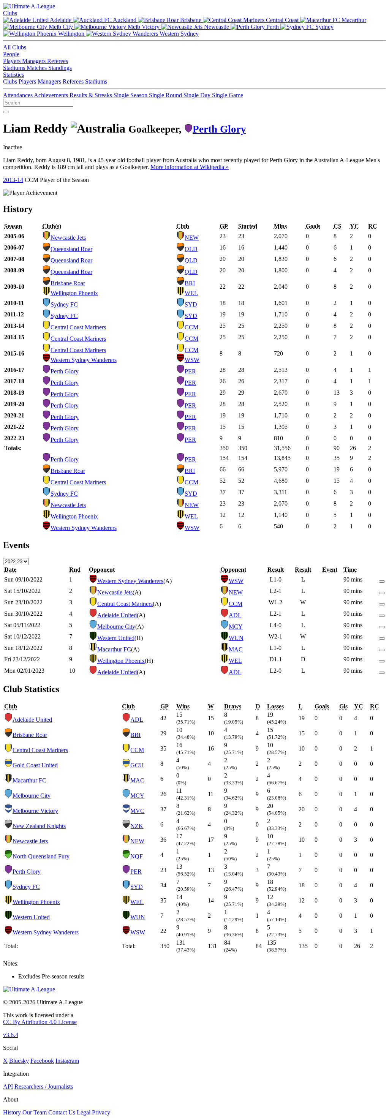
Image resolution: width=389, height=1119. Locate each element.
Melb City (60, 27)
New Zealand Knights (39, 826)
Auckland (125, 20)
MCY (236, 626)
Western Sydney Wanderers (84, 360)
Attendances (18, 95)
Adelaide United (117, 615)
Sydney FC (64, 304)
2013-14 (13, 180)
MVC (137, 811)
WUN (236, 638)
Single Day (197, 95)
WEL (191, 293)
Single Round (166, 95)
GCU (137, 765)
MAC (236, 649)
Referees (57, 61)
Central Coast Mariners (78, 327)
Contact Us (61, 1112)
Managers (34, 61)
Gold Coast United (35, 765)
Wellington (71, 33)
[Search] (6, 112)
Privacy (101, 1112)
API (8, 1086)
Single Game (227, 95)
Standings (60, 68)
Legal (83, 1112)
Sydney (324, 27)
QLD (191, 249)
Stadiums (15, 68)
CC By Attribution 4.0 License (40, 1022)
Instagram (67, 1060)
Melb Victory (143, 27)
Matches (37, 68)
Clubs (10, 13)
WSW (192, 360)
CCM (191, 327)
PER (190, 371)
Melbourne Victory (35, 811)
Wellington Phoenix (74, 293)
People (11, 54)
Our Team (34, 1112)
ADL (235, 615)
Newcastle (216, 27)
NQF (136, 856)
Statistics (13, 74)
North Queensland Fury (41, 856)
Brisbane (191, 20)
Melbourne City (116, 626)
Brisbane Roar (68, 283)
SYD (191, 304)
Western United (115, 638)
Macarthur (353, 20)
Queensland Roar (71, 249)
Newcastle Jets (68, 237)
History (12, 1112)
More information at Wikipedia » (189, 167)
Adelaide (61, 20)
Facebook (42, 1060)
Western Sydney (178, 33)
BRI (190, 283)
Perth (272, 27)
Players (12, 61)
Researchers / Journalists (43, 1086)
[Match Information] (382, 579)
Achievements (52, 95)
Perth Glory (219, 129)
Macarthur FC (114, 649)
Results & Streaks (92, 95)
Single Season (131, 95)
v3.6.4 (10, 1035)
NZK (136, 826)
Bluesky (19, 1060)
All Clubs (14, 47)
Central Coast (282, 20)
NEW (192, 237)
